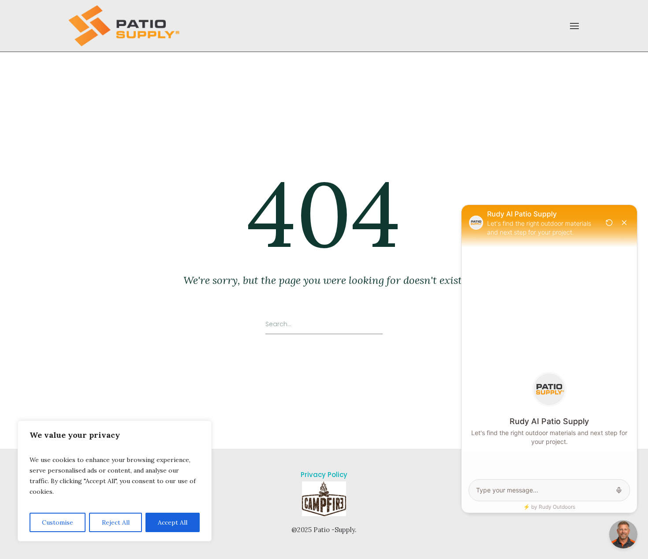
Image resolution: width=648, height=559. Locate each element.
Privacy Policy (324, 474)
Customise (57, 522)
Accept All (172, 522)
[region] (115, 481)
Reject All (116, 522)
